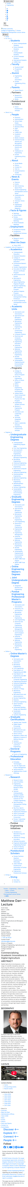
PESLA (17, 130)
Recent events (8, 1088)
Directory (17, 117)
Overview (4, 1110)
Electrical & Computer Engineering (18, 525)
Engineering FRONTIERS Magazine (18, 206)
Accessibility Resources (9, 1174)
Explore (8, 1132)
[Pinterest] (16, 1147)
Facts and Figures (6, 1123)
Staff (16, 128)
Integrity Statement (8, 1162)
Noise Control (18, 733)
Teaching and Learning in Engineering (17, 744)
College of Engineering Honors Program (19, 372)
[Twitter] (7, 14)
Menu (6, 34)
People (15, 114)
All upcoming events (10, 1087)
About (15, 160)
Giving (7, 875)
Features (17, 182)
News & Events (15, 178)
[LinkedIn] (7, 16)
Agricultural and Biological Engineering (19, 317)
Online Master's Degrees (18, 654)
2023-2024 (7, 1096)
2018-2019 (7, 1103)
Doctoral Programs (15, 750)
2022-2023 (7, 1098)
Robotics (16, 700)
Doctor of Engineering (20, 754)
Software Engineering (20, 702)
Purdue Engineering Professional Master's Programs (18, 596)
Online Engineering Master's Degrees (18, 570)
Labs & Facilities (18, 782)
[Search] (5, 23)
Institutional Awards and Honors (18, 147)
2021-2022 (7, 1100)
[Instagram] (7, 9)
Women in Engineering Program (18, 408)
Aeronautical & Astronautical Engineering (18, 451)
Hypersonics (17, 728)
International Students (20, 60)
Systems (16, 741)
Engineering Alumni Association (18, 77)
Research (8, 775)
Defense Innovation (19, 841)
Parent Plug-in (19, 90)
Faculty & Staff (19, 67)
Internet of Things (19, 689)
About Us (8, 112)
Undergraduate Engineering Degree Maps (19, 444)
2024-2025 (7, 1094)
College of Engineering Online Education (19, 259)
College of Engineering (8, 30)
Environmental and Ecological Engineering (19, 632)
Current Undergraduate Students (18, 52)
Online (7, 651)
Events (17, 184)
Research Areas (18, 780)
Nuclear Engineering (19, 487)
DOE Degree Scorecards (9, 1164)
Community (18, 174)
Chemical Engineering (20, 463)
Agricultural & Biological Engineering (19, 510)
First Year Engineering (20, 448)
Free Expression (19, 1162)
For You (7, 38)
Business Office (19, 126)
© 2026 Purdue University (10, 1158)
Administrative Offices (7, 1114)
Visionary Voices (19, 201)
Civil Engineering (20, 521)
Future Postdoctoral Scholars (18, 108)
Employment (16, 226)
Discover (9, 1129)
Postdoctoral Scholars (17, 852)
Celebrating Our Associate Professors (19, 197)
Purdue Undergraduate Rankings (18, 219)
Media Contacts (19, 138)
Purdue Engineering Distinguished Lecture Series (21, 191)
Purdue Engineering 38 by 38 (20, 83)
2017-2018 (7, 1105)
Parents (16, 87)
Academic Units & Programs (13, 247)
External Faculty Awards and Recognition (19, 141)
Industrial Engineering (20, 472)
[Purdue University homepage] (7, 28)
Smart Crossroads (19, 813)
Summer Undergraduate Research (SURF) (18, 793)
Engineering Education (20, 681)
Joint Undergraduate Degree (19, 580)
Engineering (10, 5)
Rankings (16, 213)
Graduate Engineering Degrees (18, 499)
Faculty (15, 64)
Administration (19, 119)
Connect (9, 1136)
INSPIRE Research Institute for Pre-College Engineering (19, 798)
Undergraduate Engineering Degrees (18, 437)
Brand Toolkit (14, 1165)
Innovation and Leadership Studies (19, 413)
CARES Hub (17, 62)
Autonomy (17, 663)
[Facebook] (7, 12)
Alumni (15, 73)
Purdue (9, 3)
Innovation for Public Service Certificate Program (20, 270)
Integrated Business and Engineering (18, 587)
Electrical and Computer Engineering (19, 338)
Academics (16, 249)
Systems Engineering (20, 715)
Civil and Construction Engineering (18, 330)
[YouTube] (7, 10)
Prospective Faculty (19, 229)
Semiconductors (18, 769)
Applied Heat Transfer (20, 722)
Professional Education (16, 757)
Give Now (16, 880)
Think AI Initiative (19, 848)
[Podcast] (7, 20)
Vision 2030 (17, 245)
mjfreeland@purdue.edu (8, 941)
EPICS (16, 384)
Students (15, 40)
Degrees (8, 432)
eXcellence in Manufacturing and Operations (19, 833)
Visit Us (17, 169)
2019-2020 (7, 1101)
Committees (18, 125)
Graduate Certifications (17, 718)
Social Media (18, 163)
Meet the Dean (18, 242)
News (7, 890)
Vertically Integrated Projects (18, 419)
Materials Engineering (20, 478)
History (17, 165)
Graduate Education (19, 256)
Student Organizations (20, 267)
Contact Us (18, 167)
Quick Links (9, 1)
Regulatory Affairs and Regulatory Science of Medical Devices (20, 737)
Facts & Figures (18, 210)
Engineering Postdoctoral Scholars (18, 428)
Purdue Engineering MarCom (15, 1170)
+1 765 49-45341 (6, 937)
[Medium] (7, 18)
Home (7, 36)
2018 (6, 896)
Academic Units (17, 307)
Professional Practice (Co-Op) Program (20, 398)
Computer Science (20, 334)
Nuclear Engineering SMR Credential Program (19, 287)
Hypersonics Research (20, 811)
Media (16, 99)
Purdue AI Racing (19, 847)
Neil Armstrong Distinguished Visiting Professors (20, 296)
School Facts (17, 215)
